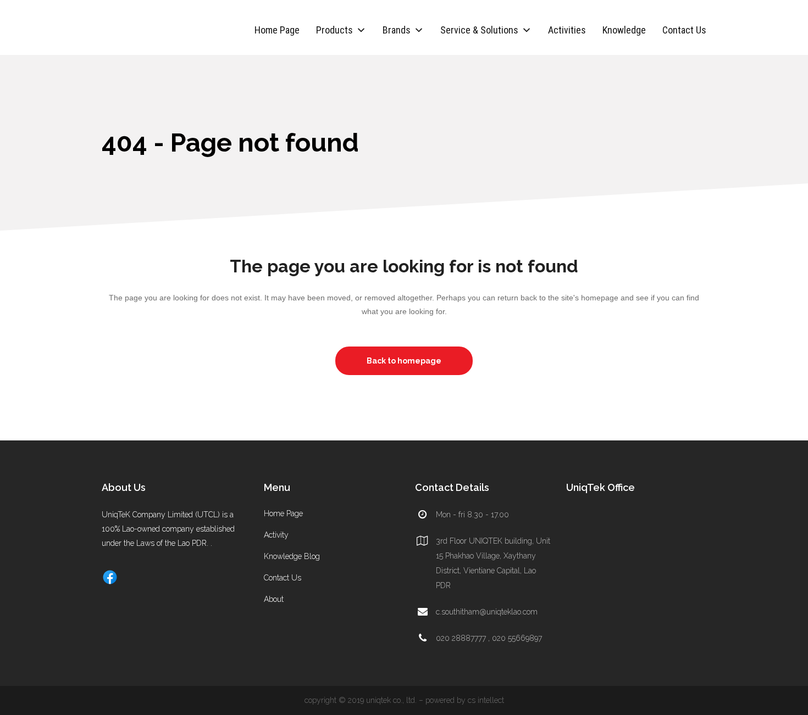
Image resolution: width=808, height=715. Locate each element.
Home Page (277, 30)
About (274, 599)
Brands (397, 30)
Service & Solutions (479, 30)
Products (334, 30)
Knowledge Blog (292, 556)
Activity (276, 534)
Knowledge (624, 30)
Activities (567, 30)
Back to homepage (404, 360)
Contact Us (684, 30)
